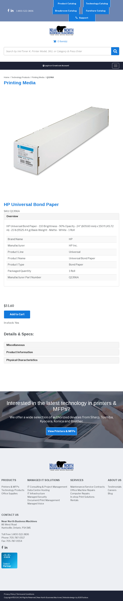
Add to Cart (17, 314)
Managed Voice (35, 503)
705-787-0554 (14, 541)
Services (76, 480)
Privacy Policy (9, 594)
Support (83, 17)
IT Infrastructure (36, 493)
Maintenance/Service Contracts (87, 486)
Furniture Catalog (96, 10)
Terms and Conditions (25, 594)
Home (6, 77)
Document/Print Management (43, 500)
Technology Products (20, 77)
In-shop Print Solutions (82, 496)
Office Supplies (9, 493)
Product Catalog (67, 3)
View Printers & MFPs (61, 431)
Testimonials (115, 486)
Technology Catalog (97, 3)
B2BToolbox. (83, 597)
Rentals (74, 500)
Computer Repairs (80, 493)
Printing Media (38, 77)
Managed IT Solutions (43, 480)
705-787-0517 (17, 537)
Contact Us (10, 515)
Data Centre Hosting (38, 490)
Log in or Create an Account (56, 65)
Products (8, 480)
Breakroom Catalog (66, 10)
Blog (110, 493)
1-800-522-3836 (24, 11)
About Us (114, 480)
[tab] (61, 216)
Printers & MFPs (10, 486)
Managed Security (37, 496)
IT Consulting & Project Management (47, 486)
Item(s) (62, 41)
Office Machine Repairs (82, 490)
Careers (112, 490)
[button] (61, 216)
